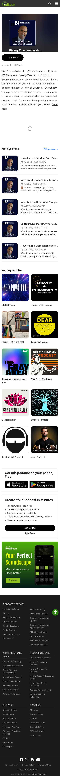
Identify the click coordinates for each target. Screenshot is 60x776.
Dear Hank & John (40, 342)
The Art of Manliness (41, 379)
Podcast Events (10, 722)
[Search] (50, 4)
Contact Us (35, 735)
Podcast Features (11, 609)
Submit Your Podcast (12, 677)
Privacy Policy (11, 765)
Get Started (30, 528)
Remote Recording (11, 634)
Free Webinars (9, 718)
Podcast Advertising (12, 661)
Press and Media (37, 722)
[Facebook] (21, 759)
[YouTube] (38, 759)
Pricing (6, 613)
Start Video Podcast (39, 614)
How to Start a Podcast (40, 657)
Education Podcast (38, 645)
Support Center (10, 710)
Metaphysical (8, 304)
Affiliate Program (37, 731)
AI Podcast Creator (38, 632)
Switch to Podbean (11, 681)
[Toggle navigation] (56, 3)
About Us (34, 710)
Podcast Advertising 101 (41, 690)
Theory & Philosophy (41, 304)
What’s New (8, 714)
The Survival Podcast (12, 457)
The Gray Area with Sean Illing (14, 381)
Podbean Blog (36, 714)
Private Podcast (10, 621)
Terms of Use (45, 765)
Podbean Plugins (10, 685)
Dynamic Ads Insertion (13, 665)
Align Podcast (38, 457)
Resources (8, 742)
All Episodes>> (51, 149)
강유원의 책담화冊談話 (13, 342)
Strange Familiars (39, 419)
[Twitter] (26, 759)
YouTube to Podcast (39, 640)
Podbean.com (39, 774)
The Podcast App (11, 626)
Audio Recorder (10, 630)
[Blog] (32, 759)
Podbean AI (8, 638)
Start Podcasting (37, 609)
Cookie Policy (28, 765)
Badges (6, 738)
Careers (33, 718)
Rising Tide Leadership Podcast (26, 50)
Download (12, 57)
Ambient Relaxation (12, 694)
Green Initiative (37, 727)
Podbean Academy (11, 727)
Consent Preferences (28, 769)
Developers (8, 746)
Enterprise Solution (11, 617)
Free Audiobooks (10, 689)
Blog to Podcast (37, 636)
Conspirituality (9, 419)
